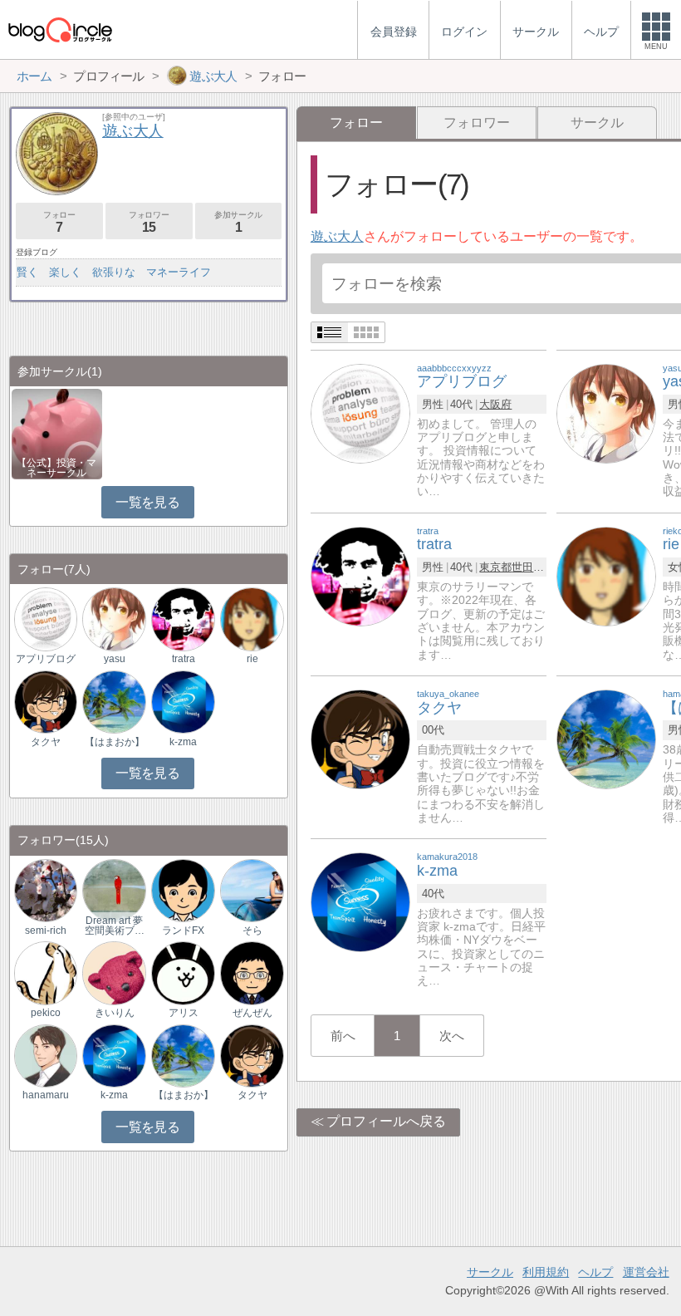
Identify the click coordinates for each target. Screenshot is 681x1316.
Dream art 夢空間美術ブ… (115, 925)
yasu (114, 659)
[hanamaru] (45, 1054)
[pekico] (45, 972)
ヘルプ (595, 1272)
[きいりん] (113, 972)
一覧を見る (147, 502)
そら (252, 930)
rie (252, 659)
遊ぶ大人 (337, 236)
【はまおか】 (115, 742)
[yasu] (606, 412)
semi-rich (45, 930)
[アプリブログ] (360, 412)
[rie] (606, 575)
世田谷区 (533, 567)
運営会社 (646, 1272)
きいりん (115, 1013)
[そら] (251, 889)
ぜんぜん (252, 1013)
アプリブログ (46, 659)
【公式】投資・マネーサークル (56, 468)
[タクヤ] (360, 738)
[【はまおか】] (606, 738)
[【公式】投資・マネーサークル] (57, 432)
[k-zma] (360, 901)
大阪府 (495, 404)
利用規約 (545, 1272)
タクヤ (46, 742)
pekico (46, 1013)
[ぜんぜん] (251, 972)
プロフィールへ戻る (386, 1121)
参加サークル (238, 222)
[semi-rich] (45, 889)
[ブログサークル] (60, 29)
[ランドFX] (182, 889)
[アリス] (182, 972)
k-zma (183, 742)
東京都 (495, 567)
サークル (597, 122)
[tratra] (360, 575)
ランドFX (183, 930)
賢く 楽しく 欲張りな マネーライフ (114, 272)
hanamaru (45, 1095)
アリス (183, 1013)
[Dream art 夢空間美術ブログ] (113, 889)
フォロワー (476, 122)
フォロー (59, 222)
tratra (183, 659)
